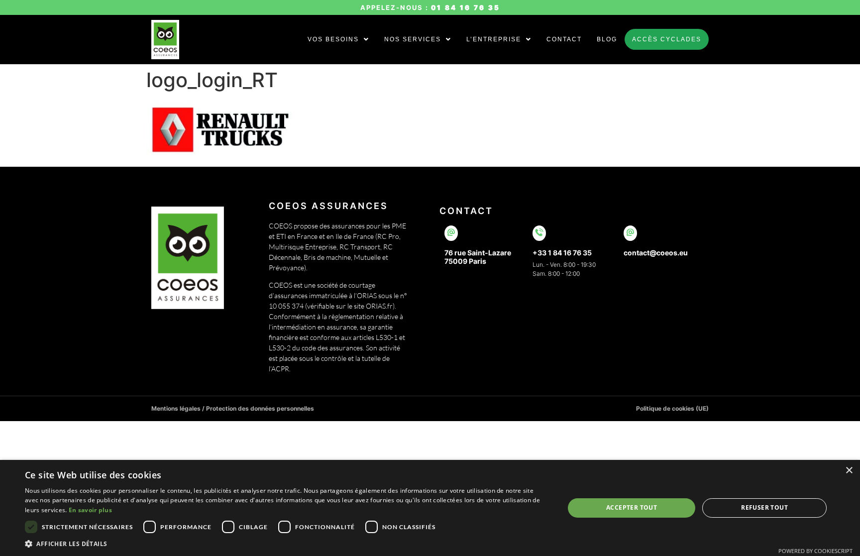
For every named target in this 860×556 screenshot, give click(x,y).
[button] (338, 39)
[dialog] (430, 508)
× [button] (849, 470)
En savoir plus (90, 510)
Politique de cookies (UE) (672, 408)
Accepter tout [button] (631, 507)
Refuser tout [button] (764, 507)
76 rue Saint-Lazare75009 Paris (477, 256)
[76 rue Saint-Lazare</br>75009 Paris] (451, 233)
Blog (607, 39)
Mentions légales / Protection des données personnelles (232, 408)
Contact (564, 39)
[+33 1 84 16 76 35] (539, 233)
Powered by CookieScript (815, 551)
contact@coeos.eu (656, 252)
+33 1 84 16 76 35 (562, 252)
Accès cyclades (666, 39)
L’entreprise (493, 39)
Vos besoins (333, 39)
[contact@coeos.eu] (630, 233)
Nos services (412, 39)
